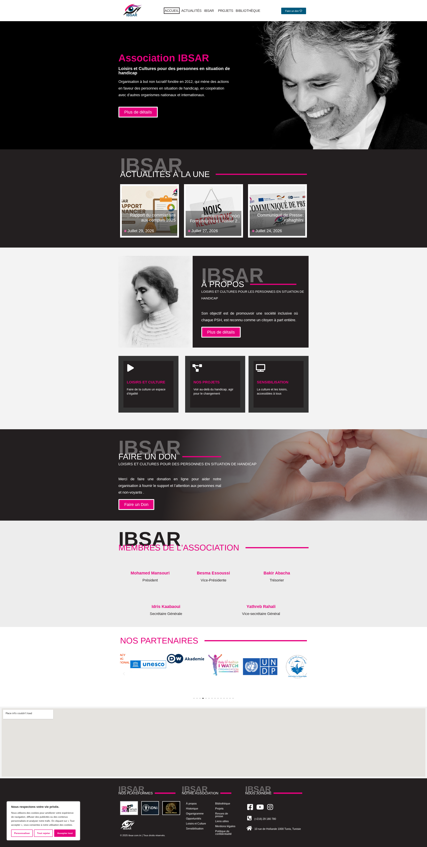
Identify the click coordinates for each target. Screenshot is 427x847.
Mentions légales (225, 826)
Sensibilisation (194, 828)
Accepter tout (65, 833)
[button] (124, 674)
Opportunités (193, 818)
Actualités (191, 11)
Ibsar (209, 11)
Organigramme (195, 813)
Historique (192, 808)
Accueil (172, 11)
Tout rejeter (43, 833)
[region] (43, 820)
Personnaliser (22, 833)
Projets (225, 11)
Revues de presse (221, 815)
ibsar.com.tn (134, 835)
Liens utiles (222, 821)
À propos (191, 803)
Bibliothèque (248, 11)
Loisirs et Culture (196, 823)
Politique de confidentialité (223, 832)
